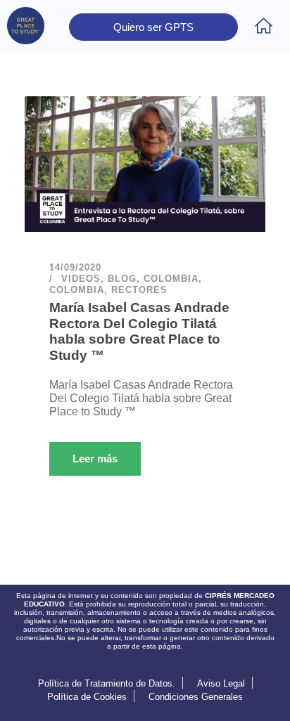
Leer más (95, 459)
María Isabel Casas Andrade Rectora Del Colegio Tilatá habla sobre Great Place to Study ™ (139, 331)
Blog (122, 278)
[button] (264, 27)
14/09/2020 (75, 267)
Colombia (171, 278)
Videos (81, 278)
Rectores (139, 290)
